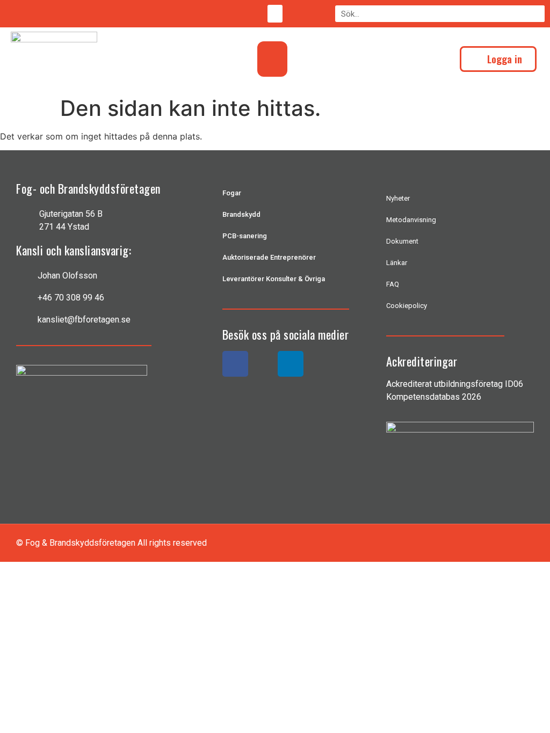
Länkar (396, 263)
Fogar (231, 193)
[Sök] (536, 13)
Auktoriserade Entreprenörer (269, 257)
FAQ (392, 284)
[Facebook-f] (235, 364)
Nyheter (398, 198)
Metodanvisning (411, 220)
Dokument (402, 241)
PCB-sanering (244, 236)
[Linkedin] (290, 364)
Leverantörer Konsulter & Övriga (273, 279)
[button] (275, 14)
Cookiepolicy (406, 306)
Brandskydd (241, 214)
